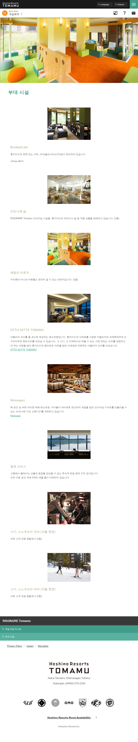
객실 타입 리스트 (13, 629)
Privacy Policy (14, 646)
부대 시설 (9, 636)
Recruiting (43, 646)
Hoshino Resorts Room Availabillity (69, 717)
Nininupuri (15, 415)
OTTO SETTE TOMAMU (23, 349)
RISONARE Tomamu (17, 620)
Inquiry (30, 646)
